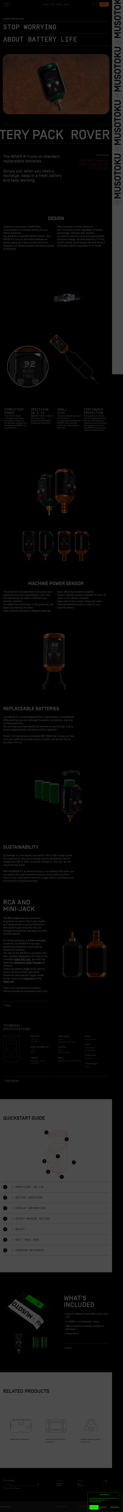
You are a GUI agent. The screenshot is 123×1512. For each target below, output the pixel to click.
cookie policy (102, 1500)
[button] (119, 1495)
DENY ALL (104, 1507)
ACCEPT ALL (94, 1507)
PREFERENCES (114, 1507)
